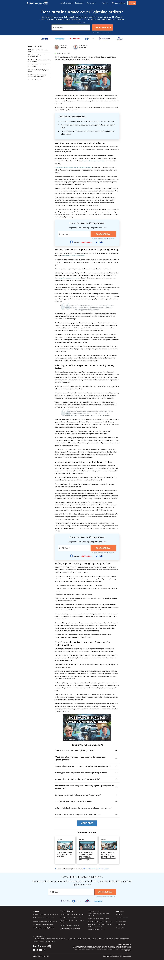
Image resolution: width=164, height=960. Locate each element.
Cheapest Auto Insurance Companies (45, 921)
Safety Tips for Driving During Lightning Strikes (38, 70)
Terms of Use (109, 32)
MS (88, 939)
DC (50, 939)
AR (41, 939)
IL (63, 939)
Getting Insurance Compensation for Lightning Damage (38, 55)
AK (36, 939)
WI (52, 941)
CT (48, 939)
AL (34, 939)
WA (46, 941)
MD (78, 939)
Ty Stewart (82, 47)
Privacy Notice (121, 921)
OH (115, 939)
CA (43, 939)
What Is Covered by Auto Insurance (96, 869)
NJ (102, 939)
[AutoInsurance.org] (35, 3)
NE (95, 939)
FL (55, 939)
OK (117, 939)
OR (120, 939)
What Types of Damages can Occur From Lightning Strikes (39, 60)
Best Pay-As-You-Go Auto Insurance (100, 922)
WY (54, 941)
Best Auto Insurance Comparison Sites (45, 914)
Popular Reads (94, 911)
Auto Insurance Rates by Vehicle (43, 928)
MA (80, 939)
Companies (79, 3)
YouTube (40, 950)
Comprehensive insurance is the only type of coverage (73, 167)
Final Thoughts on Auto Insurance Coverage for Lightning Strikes (37, 75)
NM (105, 939)
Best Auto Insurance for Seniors (98, 919)
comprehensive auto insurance (68, 278)
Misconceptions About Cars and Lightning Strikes (37, 65)
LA (73, 939)
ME (75, 939)
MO (90, 939)
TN (34, 941)
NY (107, 939)
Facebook (34, 950)
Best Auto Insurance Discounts (70, 918)
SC (126, 939)
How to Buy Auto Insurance (69, 925)
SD (128, 939)
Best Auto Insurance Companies (43, 918)
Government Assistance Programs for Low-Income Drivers (100, 925)
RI (124, 939)
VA (43, 941)
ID (61, 939)
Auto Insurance (66, 3)
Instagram (44, 950)
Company (120, 911)
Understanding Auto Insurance (72, 869)
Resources (90, 3)
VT (41, 941)
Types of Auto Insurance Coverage (72, 914)
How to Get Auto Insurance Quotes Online (72, 921)
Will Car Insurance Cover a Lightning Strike (38, 50)
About (104, 3)
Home (59, 869)
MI (83, 939)
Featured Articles (67, 911)
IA (66, 939)
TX (36, 941)
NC (110, 939)
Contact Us (119, 928)
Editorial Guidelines (122, 918)
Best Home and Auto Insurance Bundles (98, 914)
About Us (119, 914)
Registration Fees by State (97, 929)
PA (122, 939)
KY (71, 939)
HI (59, 939)
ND (112, 939)
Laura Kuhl (63, 47)
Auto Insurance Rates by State (43, 924)
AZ (38, 939)
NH (100, 939)
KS (68, 939)
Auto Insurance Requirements (70, 929)
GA (57, 939)
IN (64, 939)
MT (93, 939)
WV (49, 941)
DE (53, 939)
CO (45, 939)
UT (38, 941)
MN (85, 939)
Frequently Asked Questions (35, 80)
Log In (132, 3)
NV (98, 939)
